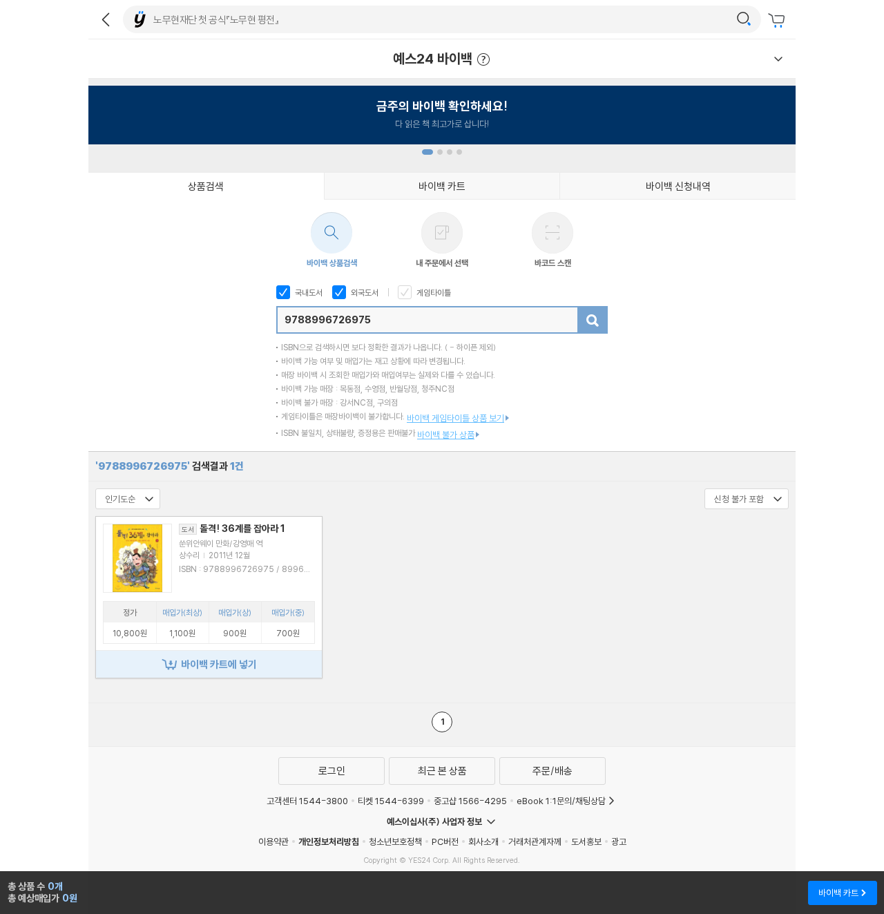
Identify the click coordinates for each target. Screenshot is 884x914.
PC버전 (445, 841)
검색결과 (169, 466)
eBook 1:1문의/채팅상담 (561, 800)
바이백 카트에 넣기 (219, 664)
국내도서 (308, 292)
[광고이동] (744, 19)
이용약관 (273, 841)
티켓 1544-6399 (391, 800)
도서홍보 (586, 841)
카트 (778, 21)
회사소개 (483, 841)
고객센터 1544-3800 (307, 800)
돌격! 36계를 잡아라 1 (233, 528)
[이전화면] (105, 19)
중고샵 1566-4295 (470, 800)
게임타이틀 (432, 292)
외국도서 (363, 292)
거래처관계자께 (534, 841)
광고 (618, 841)
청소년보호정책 (395, 841)
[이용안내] (778, 58)
